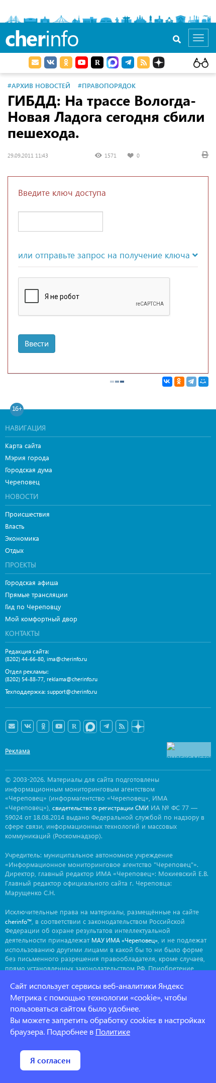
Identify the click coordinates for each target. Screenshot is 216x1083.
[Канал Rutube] (97, 62)
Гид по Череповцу (33, 606)
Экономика (22, 538)
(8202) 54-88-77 (24, 679)
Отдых (14, 550)
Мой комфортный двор (41, 618)
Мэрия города (27, 457)
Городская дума (28, 469)
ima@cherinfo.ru (67, 659)
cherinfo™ (18, 921)
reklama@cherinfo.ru (72, 679)
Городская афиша (31, 582)
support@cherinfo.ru (72, 691)
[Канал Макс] (112, 63)
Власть (15, 526)
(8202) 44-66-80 (24, 659)
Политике (112, 1031)
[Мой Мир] (203, 382)
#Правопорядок (107, 85)
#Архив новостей (39, 85)
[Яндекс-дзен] (137, 726)
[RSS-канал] (122, 726)
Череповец (22, 481)
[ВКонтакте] (167, 382)
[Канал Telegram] (106, 726)
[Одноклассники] (179, 382)
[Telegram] (191, 382)
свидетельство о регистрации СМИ (100, 808)
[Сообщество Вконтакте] (27, 726)
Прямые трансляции (36, 594)
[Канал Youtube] (81, 62)
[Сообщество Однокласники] (66, 62)
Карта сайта (23, 445)
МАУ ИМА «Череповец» (124, 940)
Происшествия (27, 514)
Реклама (17, 750)
